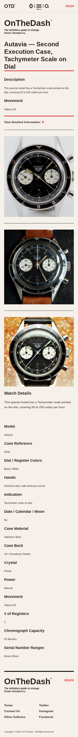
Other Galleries (14, 717)
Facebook (46, 717)
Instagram (46, 711)
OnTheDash (28, 23)
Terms (8, 705)
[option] (39, 176)
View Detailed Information (22, 122)
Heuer (69, 680)
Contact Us (12, 711)
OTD (10, 6)
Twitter (44, 705)
